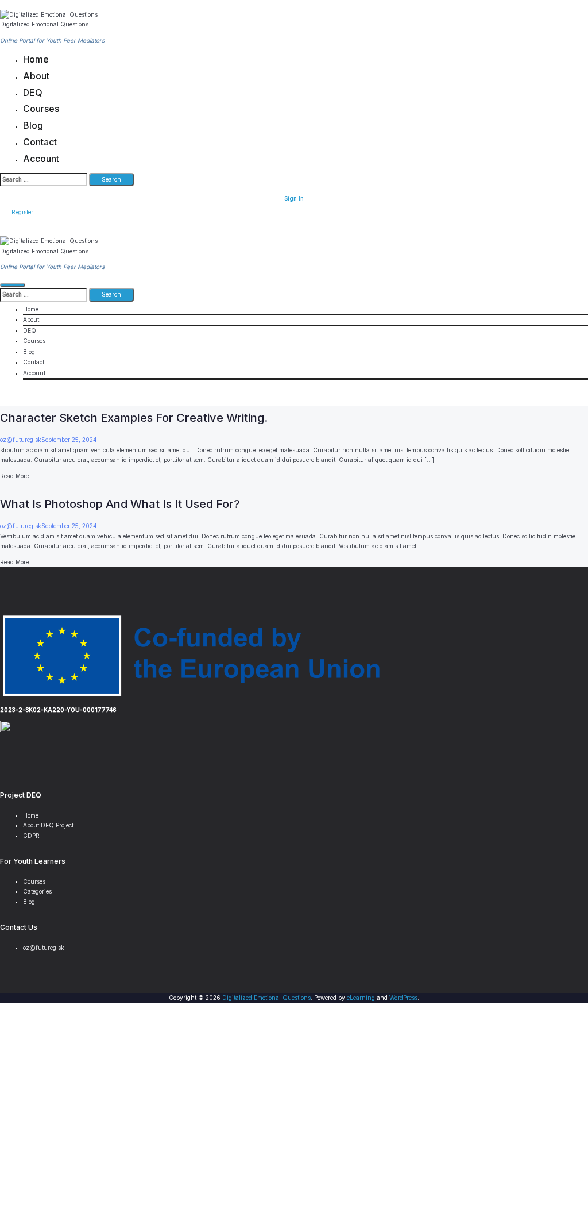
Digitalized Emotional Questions (44, 24)
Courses (41, 108)
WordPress (403, 997)
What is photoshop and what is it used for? (120, 504)
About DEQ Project (48, 825)
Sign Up (48, 1212)
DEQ (32, 92)
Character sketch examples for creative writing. (134, 418)
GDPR (31, 835)
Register (22, 212)
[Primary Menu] (12, 285)
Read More (14, 475)
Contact (40, 142)
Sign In (294, 198)
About (36, 76)
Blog (33, 125)
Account (41, 158)
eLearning (361, 997)
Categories (37, 891)
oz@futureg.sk (20, 439)
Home (36, 59)
